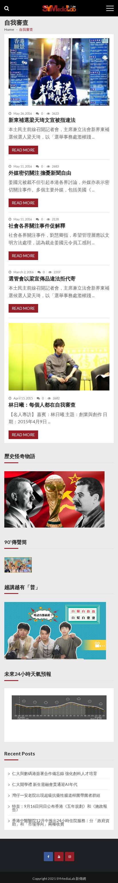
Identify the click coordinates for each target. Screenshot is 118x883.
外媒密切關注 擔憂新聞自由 (40, 173)
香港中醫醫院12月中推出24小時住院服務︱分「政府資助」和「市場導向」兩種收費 (60, 822)
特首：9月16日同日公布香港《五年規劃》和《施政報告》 (59, 808)
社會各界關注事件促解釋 (37, 226)
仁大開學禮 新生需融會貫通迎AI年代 (44, 784)
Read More (23, 149)
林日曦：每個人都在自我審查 (42, 405)
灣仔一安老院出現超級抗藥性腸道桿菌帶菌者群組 (56, 795)
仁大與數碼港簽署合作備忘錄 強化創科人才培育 (54, 773)
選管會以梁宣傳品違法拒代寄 (42, 279)
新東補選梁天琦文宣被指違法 (42, 120)
